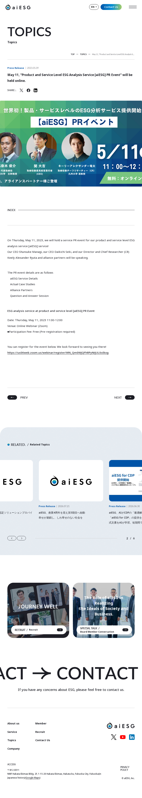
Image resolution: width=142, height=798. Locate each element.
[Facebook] (28, 90)
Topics (11, 740)
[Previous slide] (11, 538)
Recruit (40, 732)
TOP (73, 54)
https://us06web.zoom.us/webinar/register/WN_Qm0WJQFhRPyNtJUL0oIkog (58, 352)
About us (13, 723)
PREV (24, 397)
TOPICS (83, 54)
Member (40, 723)
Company (13, 748)
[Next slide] (21, 538)
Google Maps (33, 777)
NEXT (118, 397)
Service (12, 732)
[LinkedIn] (35, 90)
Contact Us (111, 7)
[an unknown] (21, 90)
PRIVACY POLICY (124, 769)
